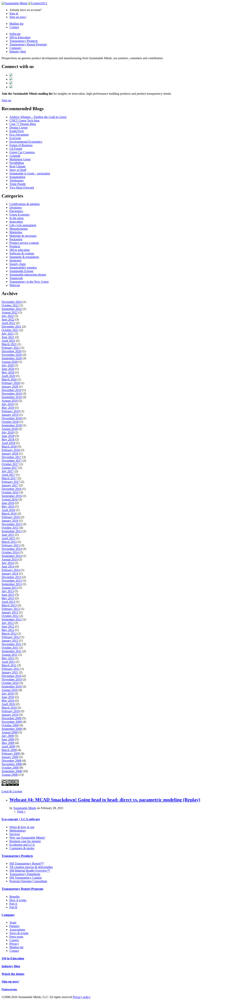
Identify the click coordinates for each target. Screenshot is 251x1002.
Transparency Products (23, 41)
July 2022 (8, 316)
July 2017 (8, 471)
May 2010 (8, 700)
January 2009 (10, 757)
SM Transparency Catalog (25, 877)
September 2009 (12, 728)
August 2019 (10, 400)
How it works (17, 900)
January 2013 (10, 612)
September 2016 (12, 496)
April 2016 (8, 510)
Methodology (17, 830)
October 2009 (10, 725)
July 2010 (8, 693)
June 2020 (8, 369)
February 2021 (11, 347)
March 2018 (9, 446)
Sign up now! (17, 17)
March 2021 (9, 344)
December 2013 (11, 577)
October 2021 (10, 330)
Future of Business (21, 145)
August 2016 (10, 499)
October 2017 (10, 464)
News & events (18, 933)
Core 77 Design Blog (22, 124)
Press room (16, 936)
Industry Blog (11, 966)
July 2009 (8, 736)
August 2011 (9, 654)
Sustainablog (17, 177)
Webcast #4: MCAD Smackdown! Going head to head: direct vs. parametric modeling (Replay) (104, 799)
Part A (13, 903)
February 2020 (11, 383)
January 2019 (10, 414)
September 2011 (12, 651)
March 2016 (9, 513)
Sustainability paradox (23, 267)
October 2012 (10, 616)
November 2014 (12, 549)
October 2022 (10, 305)
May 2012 (8, 630)
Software (15, 33)
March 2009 (9, 750)
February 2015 (11, 545)
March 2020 (9, 379)
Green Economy (19, 214)
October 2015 (10, 527)
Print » (21, 811)
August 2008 (10, 774)
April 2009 (8, 746)
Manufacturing (18, 228)
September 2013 (12, 584)
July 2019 (8, 404)
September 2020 (12, 358)
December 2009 (11, 718)
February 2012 (11, 637)
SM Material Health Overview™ (29, 870)
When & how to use (21, 827)
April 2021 (8, 340)
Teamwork (16, 278)
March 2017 (9, 478)
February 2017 (11, 481)
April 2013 (8, 601)
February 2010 (11, 711)
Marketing (15, 232)
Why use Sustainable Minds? (27, 837)
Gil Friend (15, 148)
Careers (14, 940)
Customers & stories (21, 848)
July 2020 (8, 365)
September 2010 (12, 686)
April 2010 (8, 704)
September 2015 (12, 531)
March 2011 (9, 665)
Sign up (6, 100)
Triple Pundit (17, 184)
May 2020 (8, 372)
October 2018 (10, 421)
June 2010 (8, 697)
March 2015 (9, 541)
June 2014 (8, 566)
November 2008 (12, 764)
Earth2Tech (16, 131)
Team (12, 922)
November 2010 (12, 679)
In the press (16, 218)
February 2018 (11, 450)
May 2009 (8, 743)
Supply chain (17, 264)
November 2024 (12, 301)
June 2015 (8, 534)
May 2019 (8, 407)
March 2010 (9, 707)
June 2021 (8, 337)
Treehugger (16, 180)
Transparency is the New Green (29, 281)
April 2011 (8, 661)
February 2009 (11, 753)
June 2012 (8, 626)
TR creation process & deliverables (31, 867)
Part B (13, 907)
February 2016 (11, 517)
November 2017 (12, 460)
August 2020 (10, 361)
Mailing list (16, 23)
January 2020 (10, 386)
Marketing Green (20, 159)
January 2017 (10, 485)
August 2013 (10, 587)
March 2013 (9, 605)
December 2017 (11, 457)
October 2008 (10, 767)
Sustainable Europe (21, 271)
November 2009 (12, 721)
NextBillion (16, 162)
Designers (15, 207)
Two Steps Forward (21, 187)
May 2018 (8, 439)
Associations (17, 929)
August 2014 (10, 559)
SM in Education (19, 37)
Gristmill (14, 155)
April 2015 (8, 538)
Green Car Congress (22, 152)
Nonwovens (9, 989)
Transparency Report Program (28, 44)
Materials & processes (22, 235)
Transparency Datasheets (24, 874)
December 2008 (11, 760)
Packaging (15, 239)
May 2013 (8, 598)
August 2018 (10, 429)
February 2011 (11, 668)
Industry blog (17, 51)
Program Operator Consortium (28, 881)
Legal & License (12, 791)
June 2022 (8, 319)
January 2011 (10, 672)
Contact (14, 27)
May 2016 (8, 506)
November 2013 (12, 580)
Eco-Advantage (19, 134)
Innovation (16, 221)
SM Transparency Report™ (26, 863)
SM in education (19, 250)
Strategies (15, 260)
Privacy (14, 943)
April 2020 (8, 376)
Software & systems (21, 253)
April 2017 (8, 474)
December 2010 (11, 676)
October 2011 (10, 647)
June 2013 (8, 594)
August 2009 (10, 732)
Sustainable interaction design (27, 274)
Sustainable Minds (24, 808)
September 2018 (12, 425)
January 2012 (10, 640)
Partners (14, 926)
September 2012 (12, 619)
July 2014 (8, 563)
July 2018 (8, 432)
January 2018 (10, 453)
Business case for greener (25, 841)
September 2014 (12, 556)
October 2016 (10, 492)
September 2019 (12, 397)
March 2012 (9, 633)
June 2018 (8, 436)
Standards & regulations (24, 257)
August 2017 (10, 467)
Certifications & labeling (24, 204)
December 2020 (11, 351)
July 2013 (8, 591)
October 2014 (10, 552)
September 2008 (12, 771)
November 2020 (12, 354)
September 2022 (12, 309)
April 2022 (8, 323)
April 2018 (8, 443)
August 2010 (10, 690)
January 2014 (10, 573)
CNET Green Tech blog (24, 120)
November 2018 (12, 418)
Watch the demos (13, 974)
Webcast (14, 285)
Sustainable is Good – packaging (29, 173)
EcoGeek (15, 138)
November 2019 (12, 393)
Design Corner (18, 127)
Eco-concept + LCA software (21, 819)
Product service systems (24, 242)
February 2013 (11, 608)
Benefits (14, 896)
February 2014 (11, 570)
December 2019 (11, 390)
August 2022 (10, 312)
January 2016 (10, 520)
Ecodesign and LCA (22, 844)
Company (15, 48)
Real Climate (17, 166)
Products (14, 246)
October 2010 (10, 683)
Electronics (16, 211)
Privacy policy (82, 997)
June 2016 (8, 503)
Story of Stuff (17, 170)
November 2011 (12, 644)
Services (14, 834)
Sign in (13, 13)
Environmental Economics (25, 141)
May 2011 (8, 658)
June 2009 (8, 739)
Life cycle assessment (22, 225)
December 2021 (11, 326)
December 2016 (11, 489)
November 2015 (12, 524)
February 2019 (11, 411)
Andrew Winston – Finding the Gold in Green (37, 117)
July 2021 (8, 333)
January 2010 (10, 714)
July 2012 (8, 623)
